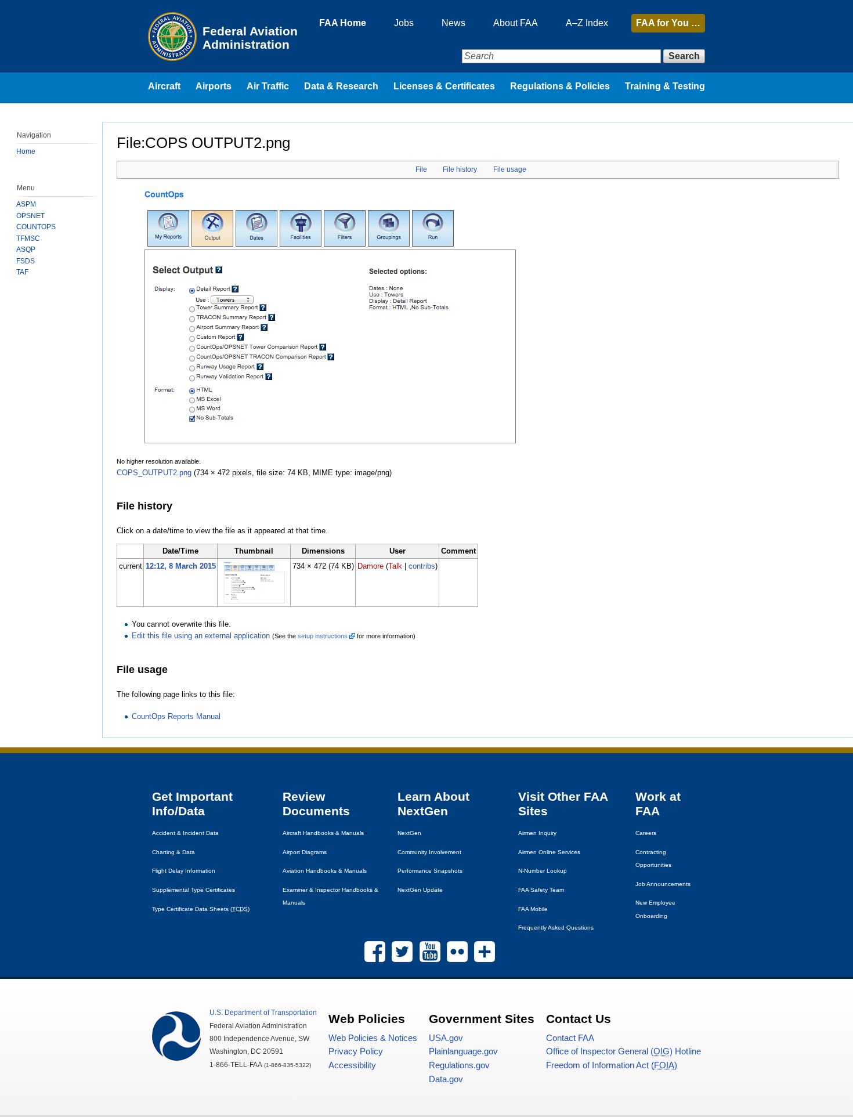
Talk (395, 566)
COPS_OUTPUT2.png (154, 472)
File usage (509, 169)
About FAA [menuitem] (515, 23)
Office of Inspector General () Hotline (623, 1051)
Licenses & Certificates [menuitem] (444, 86)
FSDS (25, 261)
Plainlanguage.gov (463, 1051)
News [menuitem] (453, 23)
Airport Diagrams (305, 852)
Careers (645, 833)
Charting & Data (173, 852)
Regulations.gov (459, 1065)
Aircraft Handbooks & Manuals (323, 833)
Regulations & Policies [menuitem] (560, 86)
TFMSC (28, 238)
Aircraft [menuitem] (164, 86)
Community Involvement (429, 852)
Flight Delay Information (183, 870)
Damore (370, 566)
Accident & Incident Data (185, 833)
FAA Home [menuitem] (342, 23)
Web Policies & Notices (372, 1038)
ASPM (26, 204)
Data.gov (446, 1079)
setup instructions (323, 635)
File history (460, 169)
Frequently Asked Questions (556, 927)
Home (25, 151)
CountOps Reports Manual (176, 716)
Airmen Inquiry (537, 833)
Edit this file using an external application (201, 635)
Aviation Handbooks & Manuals (325, 870)
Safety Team (541, 890)
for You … (668, 23)
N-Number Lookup (542, 870)
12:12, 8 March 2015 (181, 566)
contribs (422, 566)
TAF (22, 272)
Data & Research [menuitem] (341, 86)
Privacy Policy (355, 1051)
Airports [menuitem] (214, 86)
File (421, 169)
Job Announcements (663, 884)
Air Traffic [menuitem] (268, 86)
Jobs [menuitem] (404, 23)
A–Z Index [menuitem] (587, 23)
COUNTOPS (36, 227)
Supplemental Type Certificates (193, 890)
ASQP (25, 249)
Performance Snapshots (429, 870)
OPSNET (30, 216)
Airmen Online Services (549, 852)
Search (684, 56)
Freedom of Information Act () (611, 1065)
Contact (570, 1038)
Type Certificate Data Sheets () (201, 909)
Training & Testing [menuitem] (665, 86)
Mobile (533, 909)
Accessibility (352, 1065)
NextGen (409, 833)
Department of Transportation (263, 1012)
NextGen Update (420, 890)
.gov (446, 1038)
